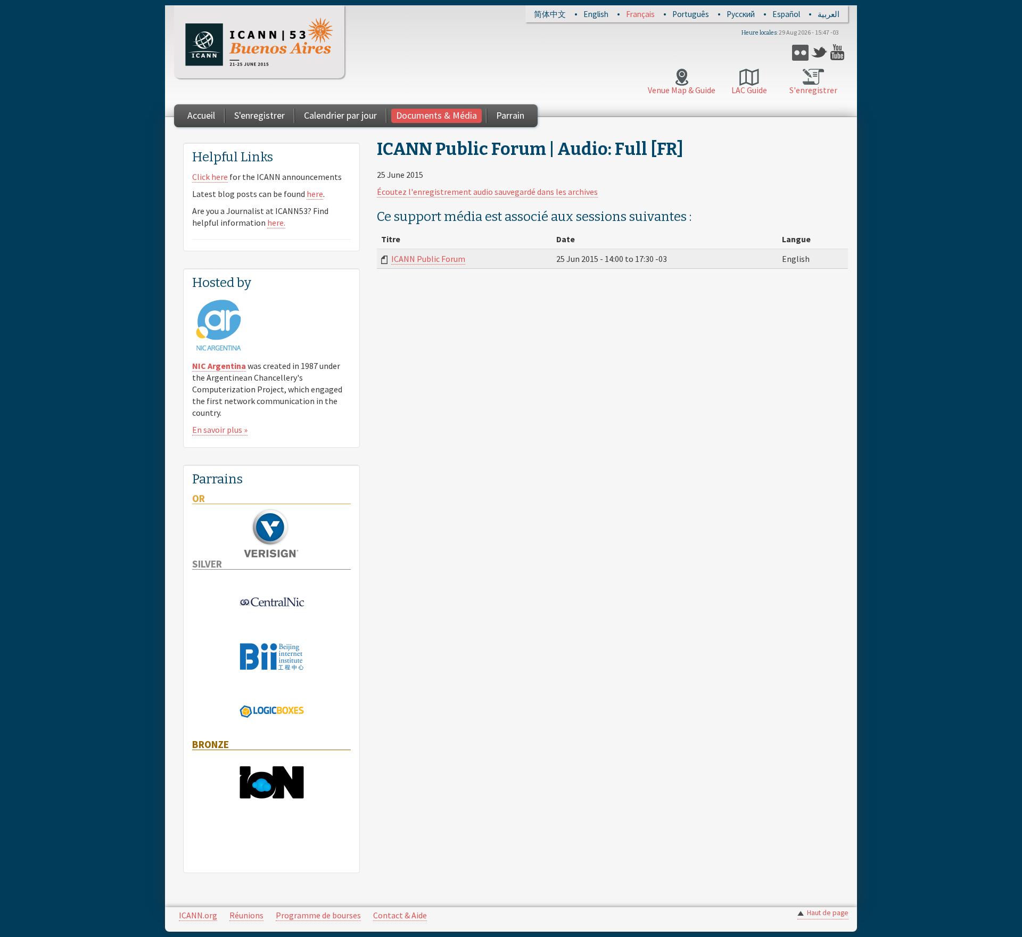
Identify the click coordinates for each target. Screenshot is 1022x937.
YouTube (838, 52)
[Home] (259, 42)
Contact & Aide (400, 915)
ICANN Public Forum (428, 258)
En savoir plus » (220, 429)
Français (640, 14)
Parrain (510, 115)
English (595, 14)
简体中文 (550, 14)
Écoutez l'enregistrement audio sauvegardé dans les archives (487, 191)
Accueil (201, 115)
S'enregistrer (813, 90)
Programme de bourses (318, 915)
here (315, 193)
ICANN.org (198, 915)
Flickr (800, 52)
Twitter (819, 52)
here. (276, 222)
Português (690, 14)
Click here (210, 176)
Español (786, 14)
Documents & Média (436, 115)
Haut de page (827, 912)
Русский (741, 14)
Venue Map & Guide (681, 90)
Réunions (246, 915)
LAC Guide (749, 90)
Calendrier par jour (340, 115)
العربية (828, 14)
